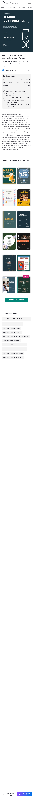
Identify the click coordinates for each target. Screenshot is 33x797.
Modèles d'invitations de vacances (13, 357)
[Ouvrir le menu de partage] (29, 70)
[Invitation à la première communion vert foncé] (9, 219)
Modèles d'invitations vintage (11, 328)
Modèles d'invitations (26, 7)
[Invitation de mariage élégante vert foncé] (23, 285)
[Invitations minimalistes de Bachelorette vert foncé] (9, 241)
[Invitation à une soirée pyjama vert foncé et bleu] (23, 176)
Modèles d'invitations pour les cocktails (14, 349)
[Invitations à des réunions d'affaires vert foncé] (9, 285)
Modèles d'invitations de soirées (12, 324)
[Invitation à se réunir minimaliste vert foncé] (23, 219)
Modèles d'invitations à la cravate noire (14, 345)
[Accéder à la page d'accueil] (10, 2)
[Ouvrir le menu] (29, 3)
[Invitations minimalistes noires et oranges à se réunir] (23, 197)
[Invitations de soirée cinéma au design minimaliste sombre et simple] (23, 241)
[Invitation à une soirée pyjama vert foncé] (9, 197)
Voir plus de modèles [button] (16, 300)
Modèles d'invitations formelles (12, 332)
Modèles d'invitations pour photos (13, 353)
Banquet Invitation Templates (11, 340)
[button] (8, 794)
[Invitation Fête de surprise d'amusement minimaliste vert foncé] (9, 263)
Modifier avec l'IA (25, 794)
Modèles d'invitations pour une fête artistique (16, 336)
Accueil (3, 7)
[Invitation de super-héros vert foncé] (23, 263)
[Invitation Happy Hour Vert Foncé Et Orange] (9, 176)
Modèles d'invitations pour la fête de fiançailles (13, 319)
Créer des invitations (12, 7)
